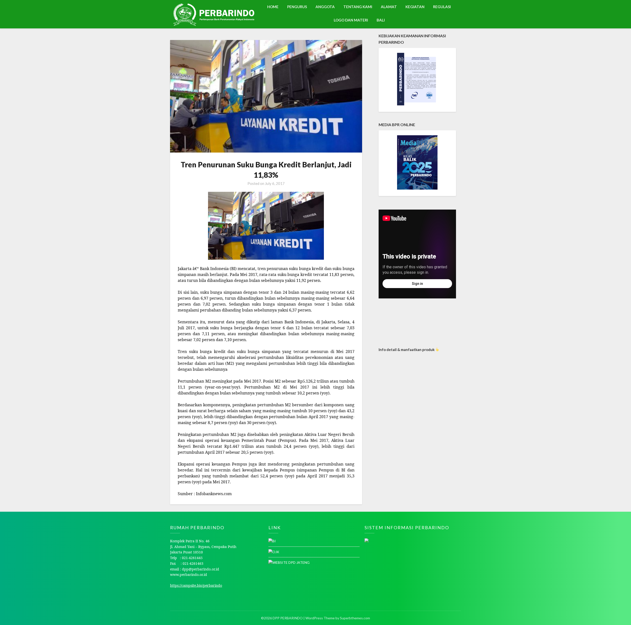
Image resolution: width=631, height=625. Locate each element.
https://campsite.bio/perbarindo (196, 585)
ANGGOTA (325, 6)
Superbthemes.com (355, 618)
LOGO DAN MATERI (351, 20)
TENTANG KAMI (357, 6)
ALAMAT (389, 6)
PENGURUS (297, 6)
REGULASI (442, 6)
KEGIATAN (414, 6)
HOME (273, 6)
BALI (381, 20)
